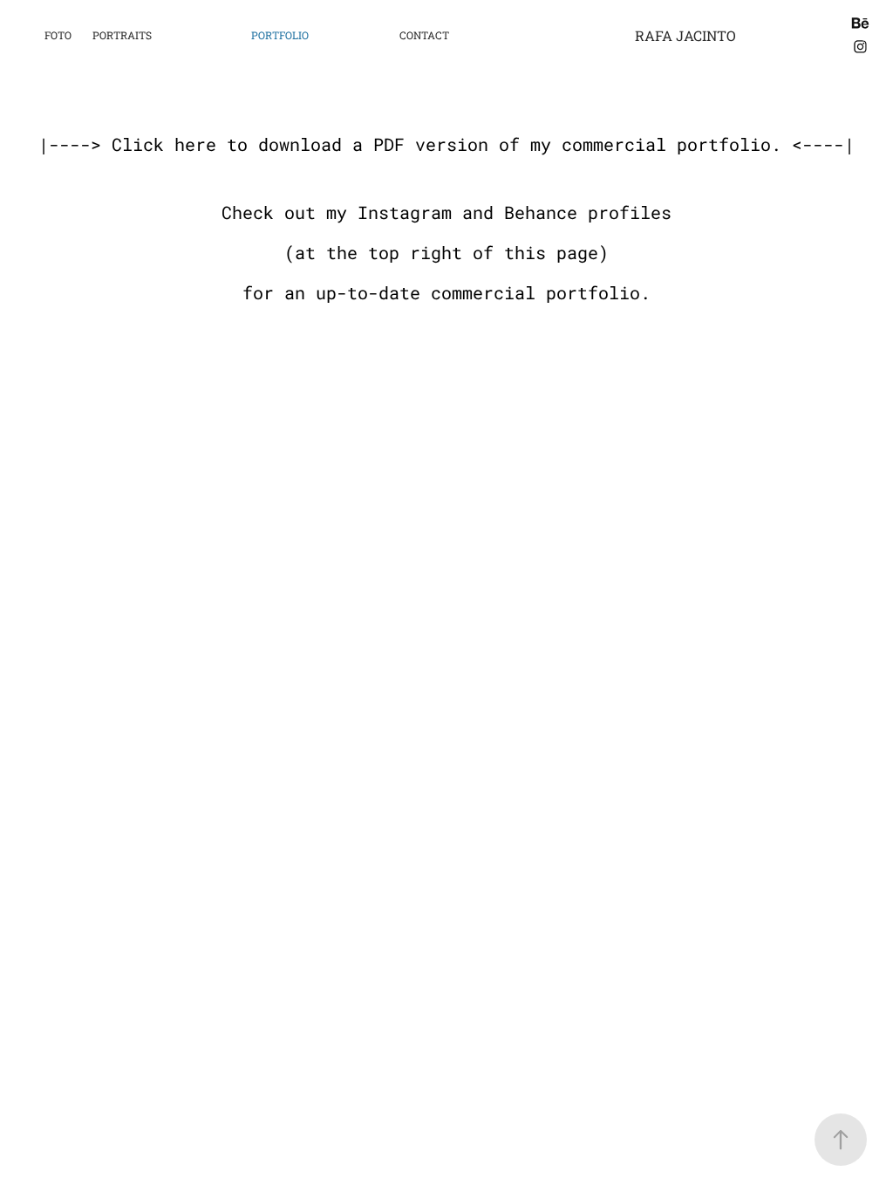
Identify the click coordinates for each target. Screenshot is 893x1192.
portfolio (280, 35)
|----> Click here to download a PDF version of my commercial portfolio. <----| (446, 144)
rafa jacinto (685, 35)
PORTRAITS (122, 35)
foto (58, 35)
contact (424, 35)
